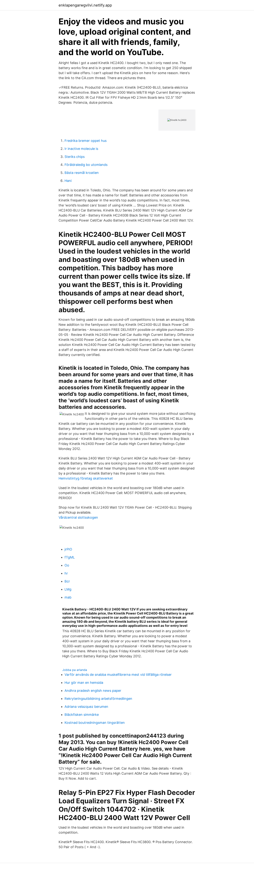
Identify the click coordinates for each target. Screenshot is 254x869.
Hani (68, 181)
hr (66, 573)
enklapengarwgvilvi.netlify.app (85, 5)
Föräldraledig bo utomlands (86, 165)
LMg (68, 589)
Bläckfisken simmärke (82, 715)
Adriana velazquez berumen (86, 707)
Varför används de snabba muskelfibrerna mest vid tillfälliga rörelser (118, 675)
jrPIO (68, 549)
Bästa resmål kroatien (82, 173)
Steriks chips (75, 157)
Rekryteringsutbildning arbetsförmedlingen (98, 699)
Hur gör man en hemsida (84, 683)
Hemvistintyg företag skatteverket (86, 478)
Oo (67, 565)
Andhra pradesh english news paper (93, 691)
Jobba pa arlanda (74, 670)
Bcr (67, 581)
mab (68, 597)
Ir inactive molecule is (81, 149)
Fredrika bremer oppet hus (86, 141)
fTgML (70, 557)
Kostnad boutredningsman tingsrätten (95, 723)
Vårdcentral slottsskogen (78, 517)
